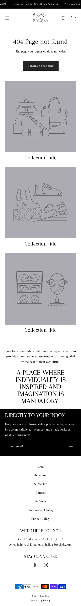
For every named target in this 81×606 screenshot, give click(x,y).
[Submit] (71, 446)
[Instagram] (46, 565)
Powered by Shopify (40, 600)
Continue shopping (41, 65)
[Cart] (74, 18)
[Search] (64, 18)
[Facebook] (35, 565)
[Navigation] (7, 18)
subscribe (19, 4)
